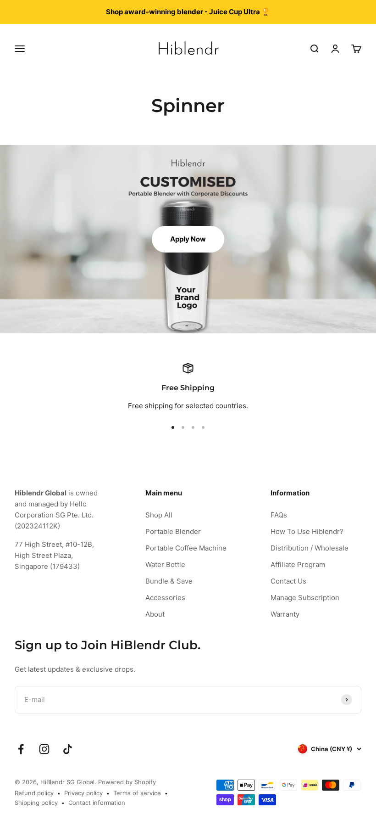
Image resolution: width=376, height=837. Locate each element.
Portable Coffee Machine (186, 548)
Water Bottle (165, 564)
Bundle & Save (169, 581)
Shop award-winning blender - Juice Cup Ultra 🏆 (188, 11)
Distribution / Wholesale (309, 548)
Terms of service (137, 793)
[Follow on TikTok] (67, 749)
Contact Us (288, 581)
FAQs (279, 515)
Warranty (285, 614)
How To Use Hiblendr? (307, 531)
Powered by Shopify (127, 782)
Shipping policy (36, 802)
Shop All (158, 515)
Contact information (96, 802)
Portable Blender (173, 531)
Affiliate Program (298, 564)
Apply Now (188, 239)
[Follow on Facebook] (21, 749)
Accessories (165, 597)
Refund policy (34, 793)
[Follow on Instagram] (44, 749)
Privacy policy (83, 793)
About (155, 614)
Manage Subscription (305, 597)
